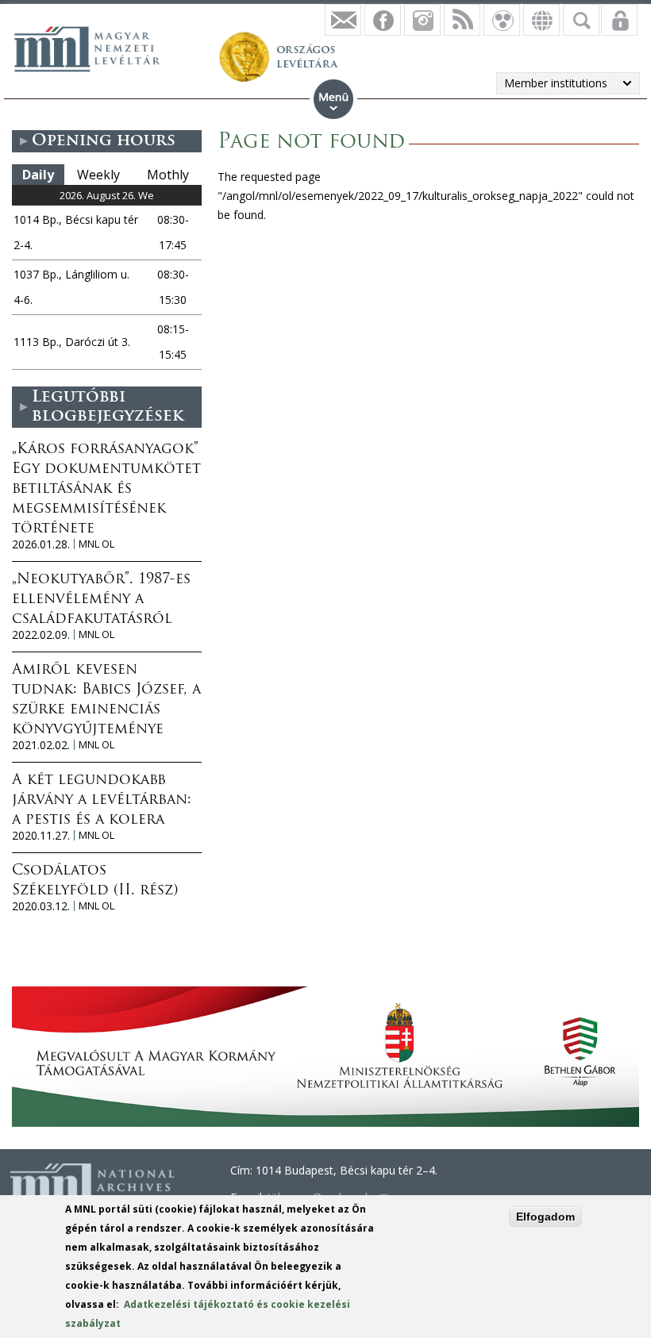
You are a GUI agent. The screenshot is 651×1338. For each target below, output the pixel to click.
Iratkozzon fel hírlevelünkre (343, 20)
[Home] (95, 47)
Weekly (98, 174)
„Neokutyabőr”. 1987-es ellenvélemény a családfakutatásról (101, 600)
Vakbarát (501, 20)
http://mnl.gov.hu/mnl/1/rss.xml (462, 20)
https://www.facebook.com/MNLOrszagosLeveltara (382, 20)
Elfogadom (545, 1216)
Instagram (422, 20)
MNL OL (96, 544)
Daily (38, 174)
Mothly (168, 174)
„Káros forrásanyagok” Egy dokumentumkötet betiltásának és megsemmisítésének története (106, 489)
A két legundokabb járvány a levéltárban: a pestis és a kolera (101, 801)
